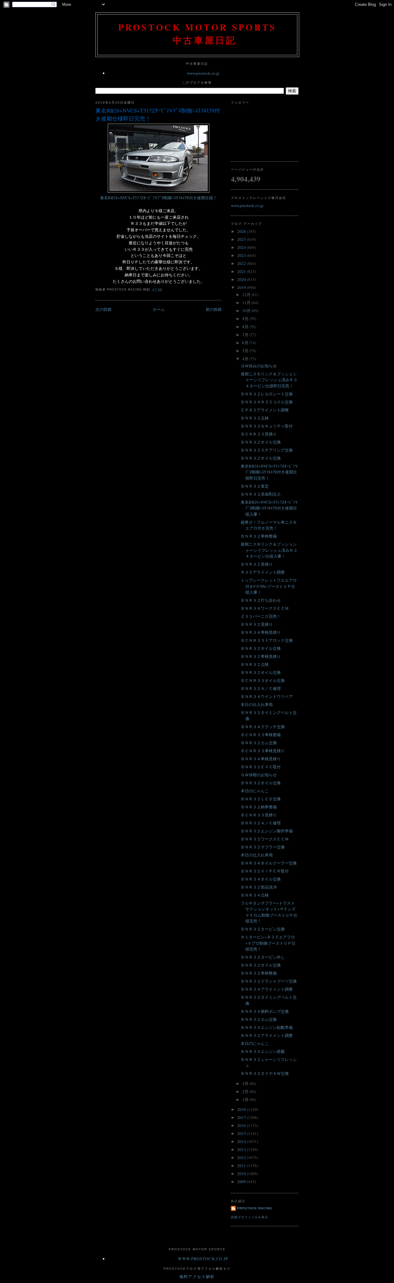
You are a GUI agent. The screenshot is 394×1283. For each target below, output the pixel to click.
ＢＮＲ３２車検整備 (259, 536)
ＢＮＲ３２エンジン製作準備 (267, 831)
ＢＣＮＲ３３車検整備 (261, 734)
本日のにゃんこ (255, 791)
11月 (246, 302)
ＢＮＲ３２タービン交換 (263, 929)
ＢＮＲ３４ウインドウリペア (267, 696)
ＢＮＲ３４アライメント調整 (267, 989)
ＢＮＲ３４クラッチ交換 (263, 726)
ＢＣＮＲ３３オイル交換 (263, 680)
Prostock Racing (254, 1208)
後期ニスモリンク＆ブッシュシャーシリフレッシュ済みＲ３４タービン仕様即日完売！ (269, 380)
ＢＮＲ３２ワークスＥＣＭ (265, 839)
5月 (245, 350)
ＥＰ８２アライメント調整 (265, 410)
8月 (245, 326)
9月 (245, 318)
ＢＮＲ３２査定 (255, 486)
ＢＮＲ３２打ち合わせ (261, 600)
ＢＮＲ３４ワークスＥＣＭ (265, 608)
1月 (245, 1099)
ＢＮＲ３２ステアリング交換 (267, 450)
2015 (242, 1133)
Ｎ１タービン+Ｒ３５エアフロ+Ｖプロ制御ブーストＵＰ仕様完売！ (268, 943)
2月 (245, 1091)
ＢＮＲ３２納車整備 (259, 807)
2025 (242, 239)
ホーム (159, 309)
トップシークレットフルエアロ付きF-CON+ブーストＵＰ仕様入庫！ (269, 586)
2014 (242, 1141)
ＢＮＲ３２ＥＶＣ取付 (261, 766)
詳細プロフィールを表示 (249, 1217)
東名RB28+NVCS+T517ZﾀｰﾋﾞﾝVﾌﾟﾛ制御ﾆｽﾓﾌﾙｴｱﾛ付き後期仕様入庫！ (269, 508)
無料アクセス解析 (197, 1276)
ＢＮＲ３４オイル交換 (261, 879)
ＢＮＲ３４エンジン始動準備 (267, 1027)
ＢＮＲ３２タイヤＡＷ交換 (265, 1073)
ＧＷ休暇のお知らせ (259, 775)
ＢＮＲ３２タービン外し (263, 957)
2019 (242, 287)
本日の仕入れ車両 (257, 704)
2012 (242, 1157)
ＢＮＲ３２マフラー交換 (263, 847)
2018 (242, 1109)
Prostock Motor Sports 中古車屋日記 (197, 34)
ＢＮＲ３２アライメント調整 (267, 1035)
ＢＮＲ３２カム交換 (259, 742)
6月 (245, 342)
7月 (245, 334)
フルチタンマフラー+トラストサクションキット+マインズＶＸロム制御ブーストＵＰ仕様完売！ (269, 912)
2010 (242, 1173)
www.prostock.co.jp (203, 73)
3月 (245, 1083)
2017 (242, 1117)
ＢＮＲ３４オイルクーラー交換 (269, 863)
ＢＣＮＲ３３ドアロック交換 (267, 640)
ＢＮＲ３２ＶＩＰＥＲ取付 (265, 871)
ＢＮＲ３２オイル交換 (261, 442)
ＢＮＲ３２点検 (255, 418)
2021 (242, 271)
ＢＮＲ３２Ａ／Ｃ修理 (261, 688)
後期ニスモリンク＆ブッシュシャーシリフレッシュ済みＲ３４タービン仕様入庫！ (269, 550)
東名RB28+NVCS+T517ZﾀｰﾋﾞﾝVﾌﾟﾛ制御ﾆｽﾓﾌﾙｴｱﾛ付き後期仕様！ (158, 197)
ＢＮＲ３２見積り (257, 564)
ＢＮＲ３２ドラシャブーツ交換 (269, 981)
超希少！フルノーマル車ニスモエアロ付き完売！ (269, 525)
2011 (242, 1165)
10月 (246, 310)
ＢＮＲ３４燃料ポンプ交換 (265, 1011)
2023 (242, 255)
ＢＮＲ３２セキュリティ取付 (267, 426)
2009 (242, 1181)
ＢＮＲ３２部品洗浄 (259, 887)
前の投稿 (214, 309)
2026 (242, 231)
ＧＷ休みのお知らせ (259, 366)
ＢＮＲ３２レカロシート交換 (267, 394)
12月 (246, 294)
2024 (242, 247)
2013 (242, 1149)
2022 (242, 263)
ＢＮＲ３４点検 (255, 895)
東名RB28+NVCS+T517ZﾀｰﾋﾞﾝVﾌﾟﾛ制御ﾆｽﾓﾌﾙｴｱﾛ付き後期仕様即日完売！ (157, 114)
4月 (245, 358)
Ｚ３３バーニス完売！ (261, 616)
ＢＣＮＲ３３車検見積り (263, 750)
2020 (242, 279)
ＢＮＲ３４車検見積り (261, 632)
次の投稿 (103, 309)
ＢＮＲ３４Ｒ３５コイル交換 (267, 402)
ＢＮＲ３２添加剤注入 (261, 494)
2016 (242, 1125)
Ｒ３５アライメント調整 (263, 572)
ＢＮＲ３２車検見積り (261, 656)
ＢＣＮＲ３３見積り (259, 434)
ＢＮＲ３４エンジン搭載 (263, 1051)
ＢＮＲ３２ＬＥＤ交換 (261, 799)
